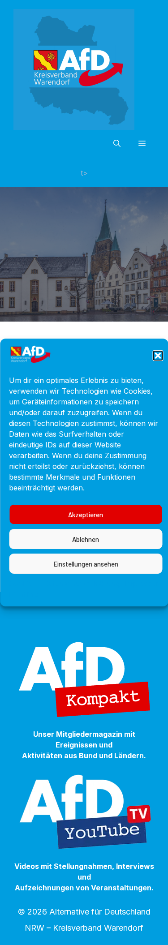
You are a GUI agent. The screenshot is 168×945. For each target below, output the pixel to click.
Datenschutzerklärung (81, 583)
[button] (157, 355)
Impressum (143, 583)
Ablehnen (85, 539)
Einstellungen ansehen (85, 564)
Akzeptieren (85, 515)
